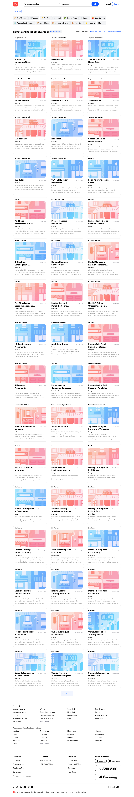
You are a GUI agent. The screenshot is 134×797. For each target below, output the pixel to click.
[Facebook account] (21, 787)
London (16, 731)
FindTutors (18, 446)
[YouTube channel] (25, 787)
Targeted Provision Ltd (58, 37)
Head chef (17, 715)
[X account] (29, 787)
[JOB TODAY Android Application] (114, 761)
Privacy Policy (49, 792)
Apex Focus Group (94, 363)
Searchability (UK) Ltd (22, 405)
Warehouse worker (20, 718)
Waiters (35, 18)
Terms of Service (61, 792)
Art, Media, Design (61, 23)
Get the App (72, 760)
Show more (44, 721)
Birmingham (44, 731)
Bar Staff (47, 18)
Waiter (42, 709)
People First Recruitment (96, 405)
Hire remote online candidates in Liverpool (105, 31)
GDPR (71, 792)
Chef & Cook (21, 18)
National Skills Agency (58, 322)
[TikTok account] (14, 787)
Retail (59, 18)
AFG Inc (17, 199)
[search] (95, 4)
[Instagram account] (17, 787)
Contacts (71, 768)
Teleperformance (20, 37)
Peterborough (72, 740)
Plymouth (16, 740)
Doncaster (98, 740)
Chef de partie (100, 709)
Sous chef (71, 709)
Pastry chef (17, 721)
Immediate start (19, 709)
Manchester (71, 731)
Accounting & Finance (25, 23)
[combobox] (41, 4)
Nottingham (99, 734)
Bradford (43, 737)
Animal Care (44, 23)
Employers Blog (18, 768)
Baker (69, 718)
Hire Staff (16, 760)
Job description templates (22, 776)
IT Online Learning (57, 199)
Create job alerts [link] (55, 31)
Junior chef (99, 718)
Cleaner (97, 712)
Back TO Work (56, 240)
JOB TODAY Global (47, 764)
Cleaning (91, 23)
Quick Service (100, 18)
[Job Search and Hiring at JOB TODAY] (15, 4)
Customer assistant (47, 718)
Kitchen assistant (19, 712)
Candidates (17, 772)
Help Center (72, 772)
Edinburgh (98, 737)
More (100, 23)
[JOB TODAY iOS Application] (101, 761)
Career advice (45, 760)
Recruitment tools (19, 780)
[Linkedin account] (32, 787)
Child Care (78, 23)
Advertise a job (18, 764)
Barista (85, 18)
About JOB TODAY (74, 764)
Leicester (98, 731)
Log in (116, 4)
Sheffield (70, 737)
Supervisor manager (47, 712)
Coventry (43, 740)
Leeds (15, 734)
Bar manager (72, 715)
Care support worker (47, 715)
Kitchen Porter (72, 18)
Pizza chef (71, 712)
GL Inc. (53, 446)
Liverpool (43, 734)
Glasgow (70, 734)
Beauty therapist (101, 715)
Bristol (15, 737)
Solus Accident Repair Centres (61, 405)
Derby (15, 743)
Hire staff (107, 4)
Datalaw (91, 158)
